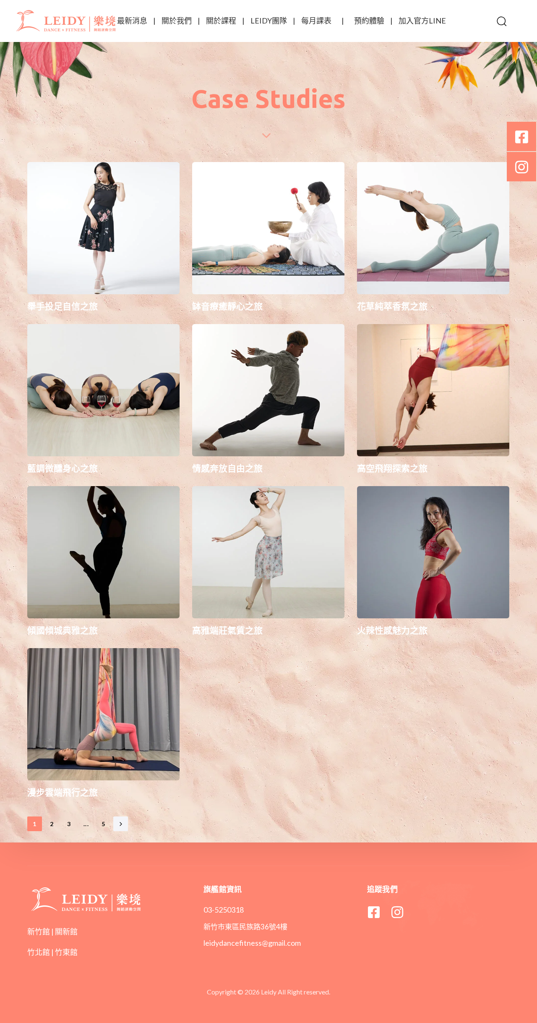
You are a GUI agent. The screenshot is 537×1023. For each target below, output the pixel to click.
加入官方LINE (422, 20)
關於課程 (221, 20)
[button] (501, 21)
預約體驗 (369, 20)
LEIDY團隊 (268, 20)
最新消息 (132, 20)
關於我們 (177, 20)
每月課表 (316, 20)
